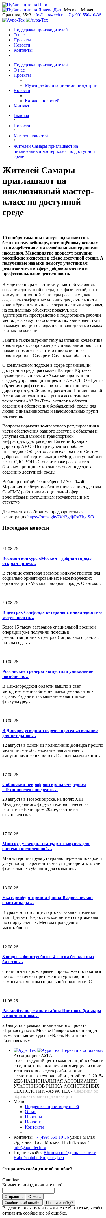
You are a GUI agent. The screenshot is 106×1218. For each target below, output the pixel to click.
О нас (19, 34)
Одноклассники (81, 1152)
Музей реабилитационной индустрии (61, 85)
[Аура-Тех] (14, 20)
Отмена (34, 1196)
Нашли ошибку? (59, 1202)
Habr (18, 1157)
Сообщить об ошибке (22, 1202)
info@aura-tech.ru (48, 14)
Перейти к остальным (83, 1050)
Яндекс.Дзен (52, 1157)
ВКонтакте (55, 1152)
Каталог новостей (42, 100)
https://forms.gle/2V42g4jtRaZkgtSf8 (60, 516)
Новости (22, 45)
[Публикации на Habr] (24, 4)
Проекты (22, 39)
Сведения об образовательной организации (56, 1094)
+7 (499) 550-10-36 (83, 14)
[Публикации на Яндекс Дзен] (32, 9)
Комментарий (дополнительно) (32, 1184)
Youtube (31, 1157)
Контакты (23, 50)
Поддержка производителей (41, 29)
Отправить (14, 1196)
